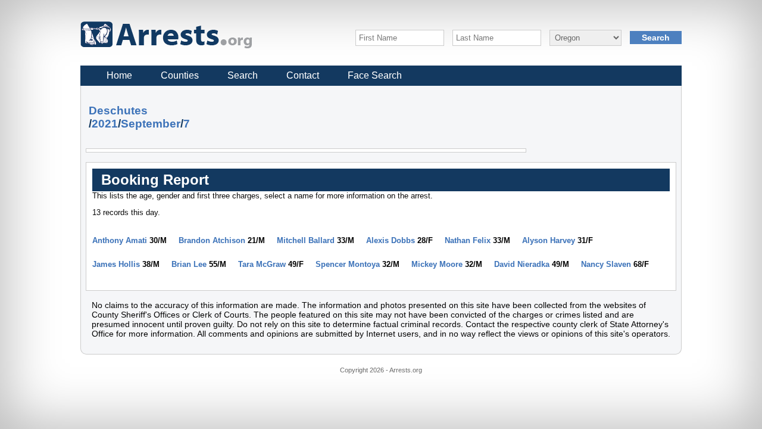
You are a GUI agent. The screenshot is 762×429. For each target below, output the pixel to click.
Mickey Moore (437, 264)
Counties (180, 75)
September (150, 123)
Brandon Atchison (212, 240)
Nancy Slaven (606, 264)
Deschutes (118, 110)
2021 (105, 123)
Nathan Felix (468, 240)
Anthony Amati (119, 240)
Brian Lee (189, 264)
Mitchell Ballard (306, 240)
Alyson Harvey (548, 240)
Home (119, 75)
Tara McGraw (262, 264)
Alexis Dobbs (390, 240)
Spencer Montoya (348, 264)
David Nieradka (521, 264)
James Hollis (116, 264)
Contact (302, 75)
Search (242, 75)
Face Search (375, 75)
